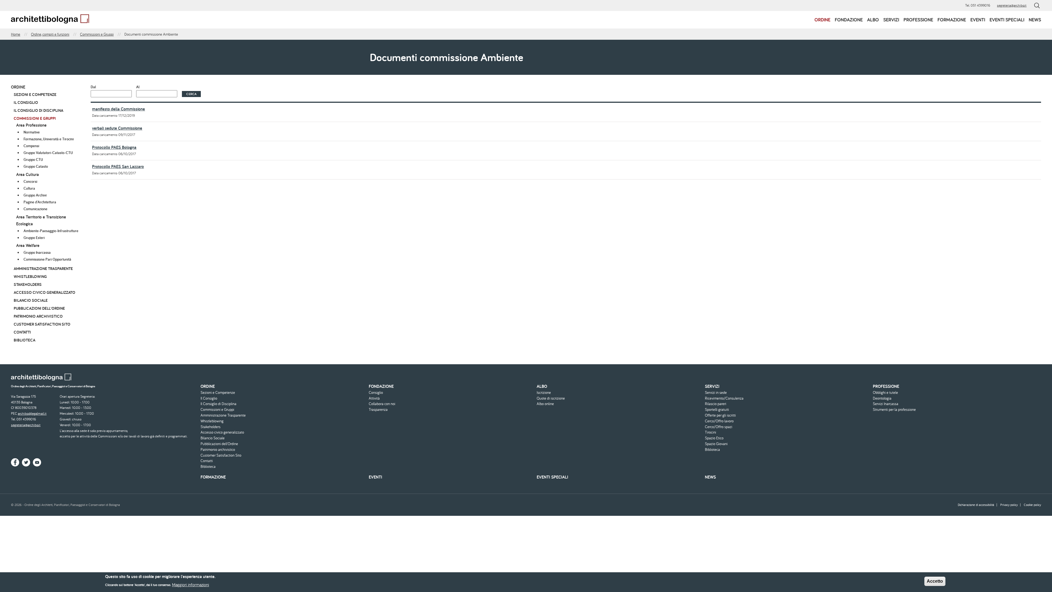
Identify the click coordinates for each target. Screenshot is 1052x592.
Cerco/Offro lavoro (719, 421)
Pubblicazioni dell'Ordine (39, 308)
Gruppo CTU (33, 159)
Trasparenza (378, 409)
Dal (93, 86)
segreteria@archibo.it (1012, 5)
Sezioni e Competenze (35, 94)
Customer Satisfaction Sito (42, 324)
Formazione (951, 19)
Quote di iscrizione (551, 398)
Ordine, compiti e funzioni (50, 34)
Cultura (29, 188)
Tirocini (710, 432)
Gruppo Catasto (36, 166)
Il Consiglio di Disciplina (38, 110)
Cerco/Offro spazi (718, 427)
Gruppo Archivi (35, 195)
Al (137, 86)
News (1035, 19)
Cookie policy (1032, 505)
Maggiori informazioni (190, 584)
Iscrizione (544, 392)
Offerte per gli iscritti (720, 415)
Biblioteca (24, 340)
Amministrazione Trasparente (43, 268)
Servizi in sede (716, 392)
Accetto (935, 581)
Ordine (822, 19)
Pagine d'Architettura (40, 202)
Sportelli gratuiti (717, 409)
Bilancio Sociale (31, 300)
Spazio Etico (714, 438)
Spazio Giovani (716, 444)
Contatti (22, 332)
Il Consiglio (26, 102)
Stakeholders (28, 284)
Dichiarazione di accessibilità (976, 505)
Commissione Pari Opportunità (47, 259)
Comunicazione (35, 208)
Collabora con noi (382, 404)
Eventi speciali (1007, 19)
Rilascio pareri (715, 404)
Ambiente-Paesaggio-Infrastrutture (51, 230)
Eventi (977, 19)
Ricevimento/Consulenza (724, 398)
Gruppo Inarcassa (37, 252)
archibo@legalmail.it (32, 413)
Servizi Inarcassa (885, 404)
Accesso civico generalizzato (44, 292)
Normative (32, 132)
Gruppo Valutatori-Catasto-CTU (48, 152)
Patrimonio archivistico (38, 316)
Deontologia (882, 398)
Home (15, 34)
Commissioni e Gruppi (97, 34)
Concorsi (30, 181)
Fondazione (849, 19)
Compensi (31, 145)
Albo (873, 19)
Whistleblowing (30, 276)
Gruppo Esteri (34, 237)
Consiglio (376, 392)
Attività (374, 398)
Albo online (545, 404)
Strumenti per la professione (894, 409)
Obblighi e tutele (885, 392)
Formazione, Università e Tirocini (49, 138)
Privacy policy (1009, 505)
